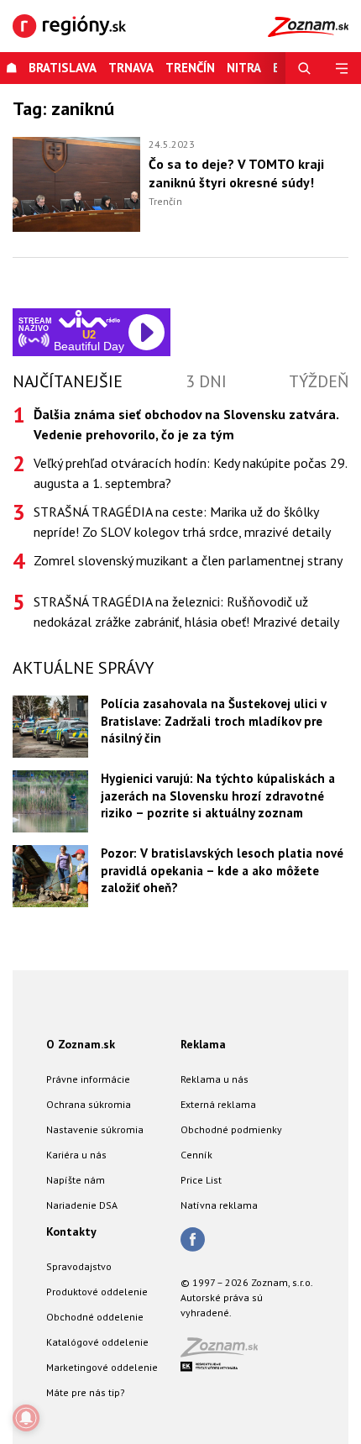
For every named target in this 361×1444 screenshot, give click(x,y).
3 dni (206, 381)
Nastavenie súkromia (95, 1129)
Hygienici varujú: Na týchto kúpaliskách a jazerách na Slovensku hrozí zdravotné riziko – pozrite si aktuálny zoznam (218, 795)
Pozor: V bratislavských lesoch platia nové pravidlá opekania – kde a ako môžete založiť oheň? (222, 870)
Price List (201, 1180)
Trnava (131, 68)
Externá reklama (218, 1104)
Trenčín (190, 68)
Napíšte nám (75, 1180)
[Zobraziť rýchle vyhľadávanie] (304, 68)
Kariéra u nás (76, 1154)
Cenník (196, 1154)
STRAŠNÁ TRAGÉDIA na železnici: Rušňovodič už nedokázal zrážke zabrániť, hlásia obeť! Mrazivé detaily (186, 611)
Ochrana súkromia (88, 1104)
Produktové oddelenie (97, 1291)
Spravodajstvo (79, 1266)
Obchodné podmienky (231, 1129)
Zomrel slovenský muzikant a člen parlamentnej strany (188, 560)
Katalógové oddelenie (97, 1342)
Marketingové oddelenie (102, 1367)
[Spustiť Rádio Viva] (89, 319)
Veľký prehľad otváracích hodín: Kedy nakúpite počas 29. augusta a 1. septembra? (190, 472)
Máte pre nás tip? (85, 1392)
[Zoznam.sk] (224, 1352)
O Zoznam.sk (80, 1044)
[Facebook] (192, 1241)
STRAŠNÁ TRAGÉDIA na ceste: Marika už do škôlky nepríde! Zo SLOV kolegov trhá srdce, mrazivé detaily (182, 521)
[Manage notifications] (26, 1418)
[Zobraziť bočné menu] (342, 68)
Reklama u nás (214, 1079)
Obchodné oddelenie (95, 1316)
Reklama (203, 1044)
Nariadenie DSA (82, 1205)
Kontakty (71, 1231)
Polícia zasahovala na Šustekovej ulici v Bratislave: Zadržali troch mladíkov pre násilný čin (213, 721)
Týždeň (318, 381)
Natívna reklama (219, 1205)
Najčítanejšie (68, 381)
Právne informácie (88, 1079)
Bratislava (63, 68)
